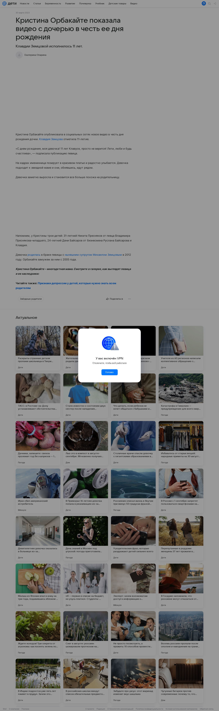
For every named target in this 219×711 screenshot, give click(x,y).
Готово (109, 372)
